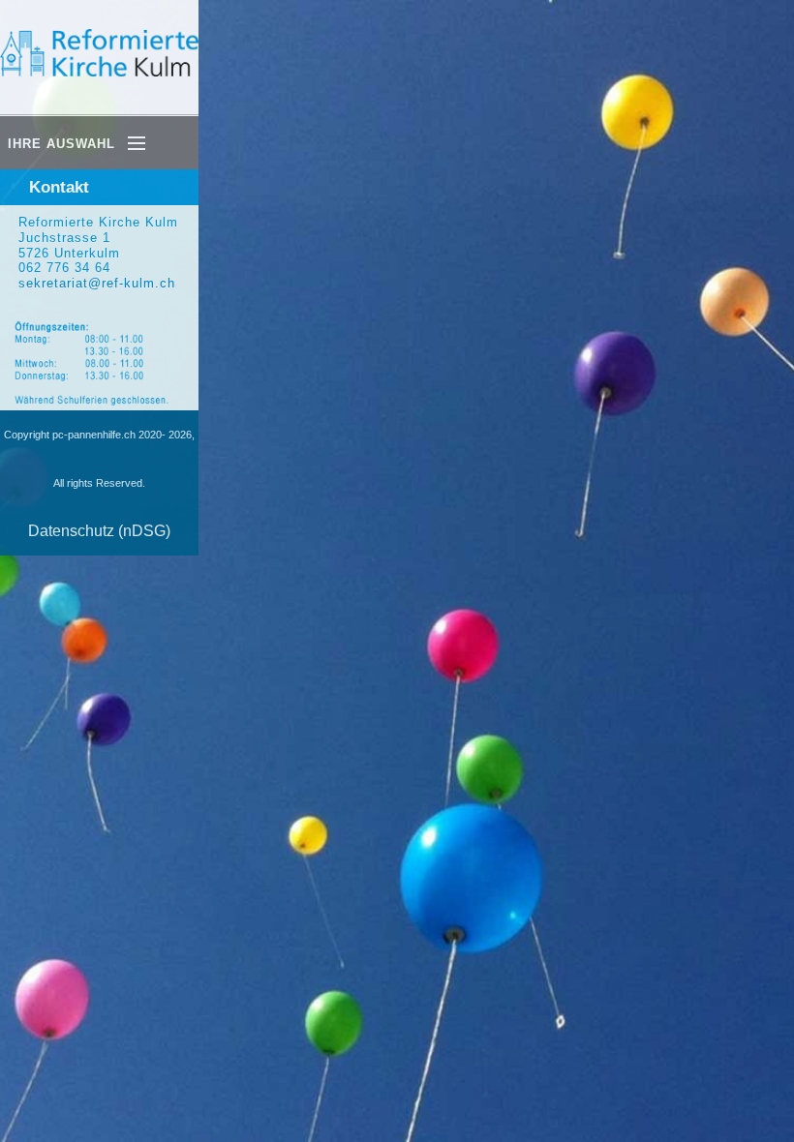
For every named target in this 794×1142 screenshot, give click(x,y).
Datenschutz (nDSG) (99, 531)
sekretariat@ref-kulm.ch (96, 283)
